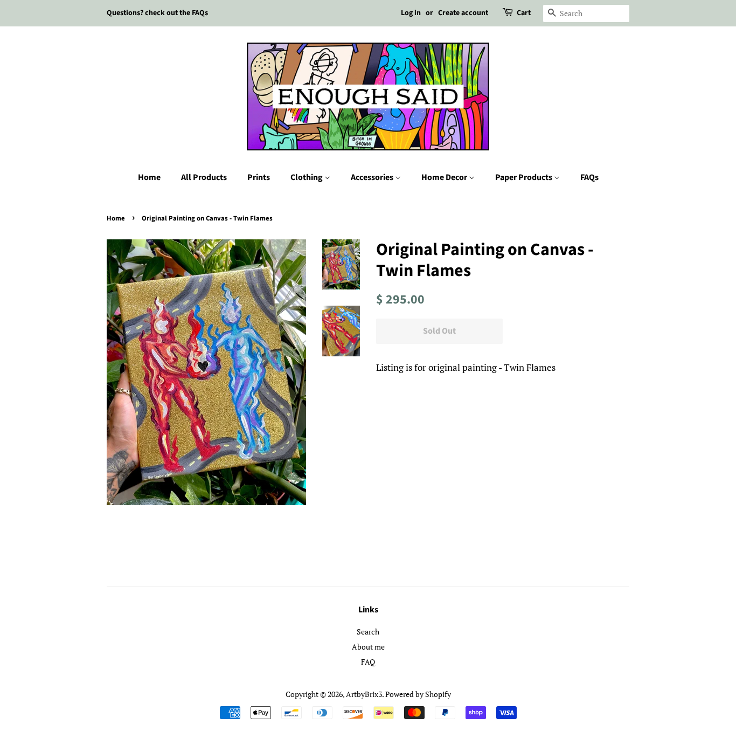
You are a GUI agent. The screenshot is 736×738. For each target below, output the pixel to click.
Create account (463, 13)
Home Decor (445, 177)
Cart (524, 13)
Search (368, 631)
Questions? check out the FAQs (157, 13)
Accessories (373, 177)
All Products (204, 177)
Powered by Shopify (418, 694)
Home (149, 177)
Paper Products (524, 177)
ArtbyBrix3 (364, 694)
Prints (258, 177)
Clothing (307, 177)
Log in (411, 13)
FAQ (368, 662)
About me (368, 647)
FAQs (589, 177)
